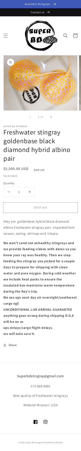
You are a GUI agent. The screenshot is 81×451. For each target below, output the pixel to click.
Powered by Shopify (53, 442)
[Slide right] (51, 117)
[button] (6, 36)
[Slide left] (30, 117)
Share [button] (13, 345)
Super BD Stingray (34, 442)
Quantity (9, 183)
